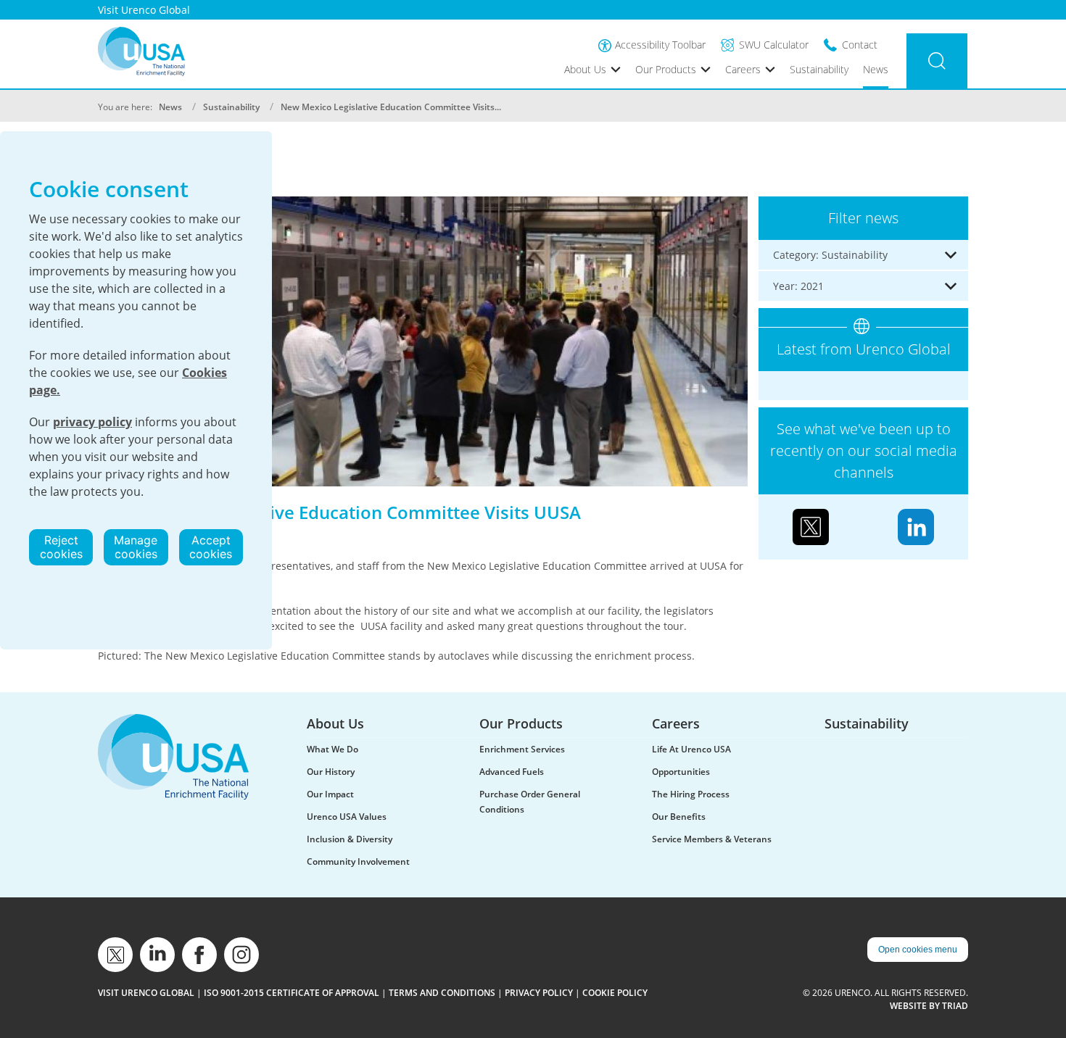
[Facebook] (199, 954)
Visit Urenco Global (144, 10)
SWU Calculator (774, 44)
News (875, 69)
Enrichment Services (522, 749)
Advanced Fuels (511, 771)
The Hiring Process (691, 794)
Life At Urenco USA (691, 749)
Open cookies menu (917, 949)
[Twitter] (811, 526)
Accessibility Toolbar (660, 44)
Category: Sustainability (830, 255)
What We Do (332, 749)
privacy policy (92, 422)
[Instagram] (241, 954)
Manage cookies (135, 547)
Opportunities (681, 771)
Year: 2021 (798, 286)
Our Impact (330, 794)
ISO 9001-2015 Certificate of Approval (291, 993)
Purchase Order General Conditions (529, 801)
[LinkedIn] (916, 526)
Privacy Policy (539, 993)
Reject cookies (61, 547)
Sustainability (819, 69)
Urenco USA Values (347, 816)
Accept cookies (210, 547)
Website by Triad (929, 1006)
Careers (743, 69)
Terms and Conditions (442, 993)
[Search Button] (936, 60)
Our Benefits (679, 816)
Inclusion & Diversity (349, 839)
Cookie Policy (615, 993)
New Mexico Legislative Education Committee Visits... (391, 107)
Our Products (665, 69)
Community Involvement (358, 861)
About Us (585, 69)
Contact (859, 44)
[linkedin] (157, 954)
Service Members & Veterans (712, 839)
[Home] (141, 51)
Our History (331, 771)
